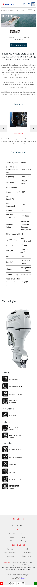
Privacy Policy (26, 556)
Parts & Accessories (10, 552)
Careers (23, 534)
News (12, 537)
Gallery (12, 541)
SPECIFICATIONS (23, 37)
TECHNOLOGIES (18, 40)
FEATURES (11, 37)
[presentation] (33, 128)
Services (10, 549)
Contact (23, 537)
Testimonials (27, 552)
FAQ (27, 549)
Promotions (10, 556)
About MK (12, 534)
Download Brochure (19, 45)
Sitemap (23, 541)
